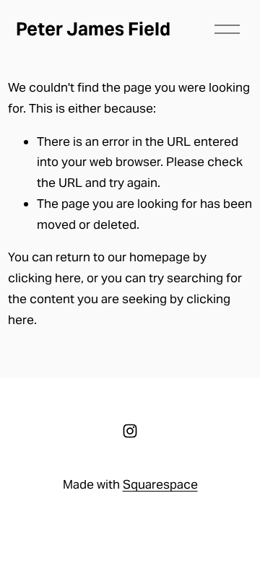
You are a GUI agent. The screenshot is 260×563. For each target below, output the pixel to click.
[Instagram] (130, 431)
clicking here (44, 278)
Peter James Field (93, 28)
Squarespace (160, 484)
